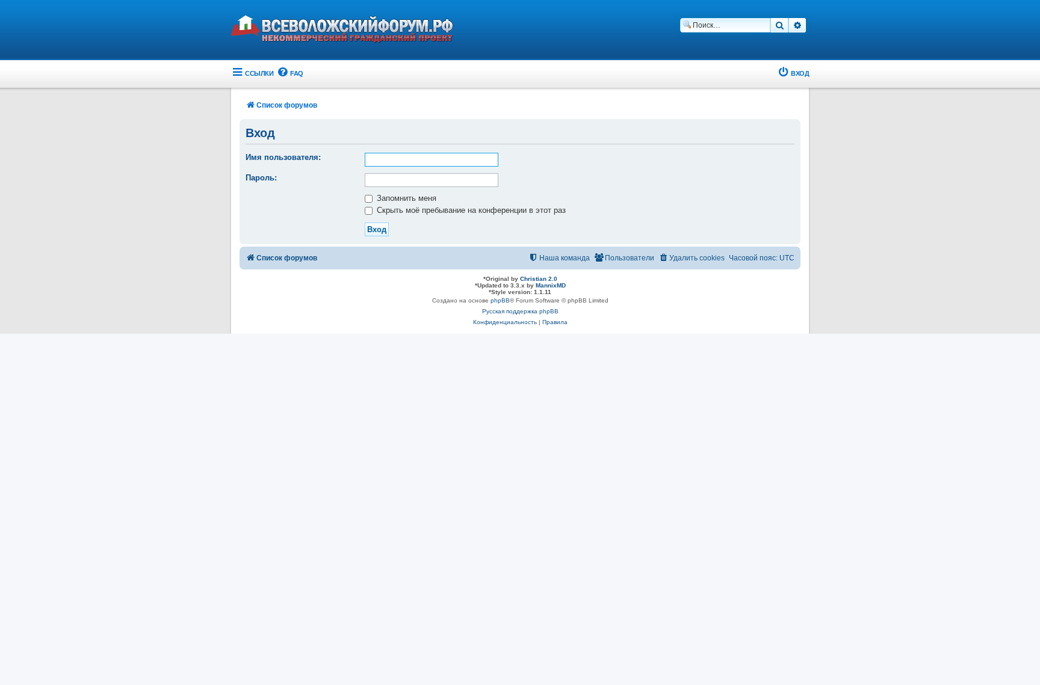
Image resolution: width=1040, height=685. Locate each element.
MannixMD (551, 285)
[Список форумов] (351, 30)
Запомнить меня (405, 198)
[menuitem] (289, 73)
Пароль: (261, 177)
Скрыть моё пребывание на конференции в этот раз (470, 210)
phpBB (500, 300)
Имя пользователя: (283, 157)
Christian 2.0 (538, 278)
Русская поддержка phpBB (520, 311)
